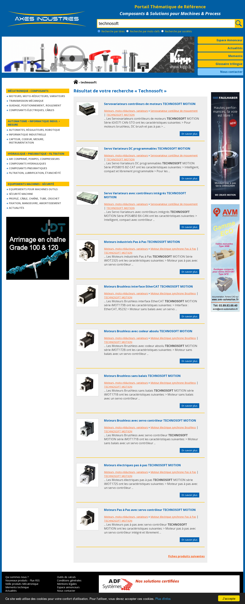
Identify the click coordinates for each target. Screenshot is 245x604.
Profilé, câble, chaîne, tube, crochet (34, 198)
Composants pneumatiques (28, 168)
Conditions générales (69, 580)
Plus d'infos (163, 598)
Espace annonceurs (68, 587)
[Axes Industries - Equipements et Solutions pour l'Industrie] (46, 27)
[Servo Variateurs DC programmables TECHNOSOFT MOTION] (87, 159)
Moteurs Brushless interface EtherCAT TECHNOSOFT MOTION (148, 286)
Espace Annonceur (229, 40)
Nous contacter (231, 72)
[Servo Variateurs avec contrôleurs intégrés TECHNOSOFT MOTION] (87, 204)
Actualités (235, 48)
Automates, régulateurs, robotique (34, 129)
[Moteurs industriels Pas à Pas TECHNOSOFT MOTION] (87, 261)
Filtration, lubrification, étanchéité (35, 173)
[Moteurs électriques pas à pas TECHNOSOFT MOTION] (87, 486)
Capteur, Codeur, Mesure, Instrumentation (26, 140)
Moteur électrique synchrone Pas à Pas (173, 248)
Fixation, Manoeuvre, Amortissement (35, 203)
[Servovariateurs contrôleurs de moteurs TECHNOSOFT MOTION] (87, 115)
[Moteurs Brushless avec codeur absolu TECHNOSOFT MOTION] (87, 350)
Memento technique (17, 587)
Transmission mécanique (26, 100)
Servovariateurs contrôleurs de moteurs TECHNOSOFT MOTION (149, 104)
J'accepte (229, 598)
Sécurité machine (21, 194)
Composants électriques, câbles (31, 110)
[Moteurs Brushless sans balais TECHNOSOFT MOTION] (87, 395)
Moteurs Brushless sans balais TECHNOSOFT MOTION (142, 376)
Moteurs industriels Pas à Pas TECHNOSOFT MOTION (142, 242)
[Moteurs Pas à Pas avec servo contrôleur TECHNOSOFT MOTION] (87, 529)
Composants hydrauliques (27, 163)
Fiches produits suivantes (186, 556)
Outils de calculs (66, 577)
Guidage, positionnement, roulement (35, 105)
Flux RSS (35, 580)
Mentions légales (67, 584)
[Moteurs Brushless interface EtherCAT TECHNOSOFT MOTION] (87, 306)
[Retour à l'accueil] (76, 82)
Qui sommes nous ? (17, 577)
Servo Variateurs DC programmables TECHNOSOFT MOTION (147, 149)
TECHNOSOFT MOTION (120, 114)
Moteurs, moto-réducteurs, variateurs (37, 96)
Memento (235, 56)
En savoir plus (189, 133)
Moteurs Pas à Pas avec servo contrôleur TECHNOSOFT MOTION (150, 510)
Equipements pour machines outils (33, 189)
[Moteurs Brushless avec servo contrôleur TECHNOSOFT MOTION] (87, 440)
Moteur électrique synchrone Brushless (173, 293)
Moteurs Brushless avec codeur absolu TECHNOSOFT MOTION (148, 331)
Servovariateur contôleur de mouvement (174, 110)
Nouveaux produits (16, 580)
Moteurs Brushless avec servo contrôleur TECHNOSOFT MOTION (150, 420)
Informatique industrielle (27, 134)
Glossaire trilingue (229, 64)
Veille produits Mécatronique (21, 584)
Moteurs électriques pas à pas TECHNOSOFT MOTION (142, 465)
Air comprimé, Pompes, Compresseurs (34, 159)
